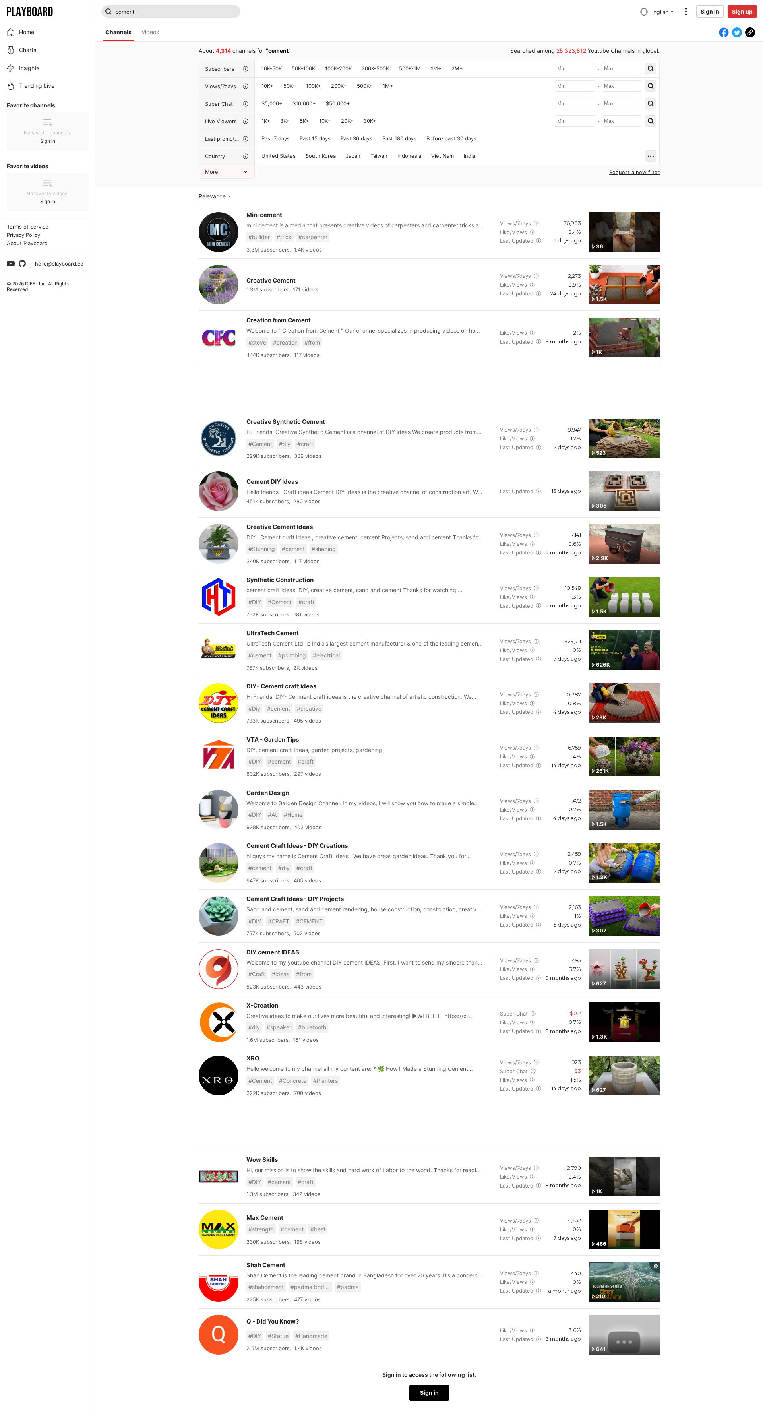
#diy (284, 443)
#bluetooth (312, 1027)
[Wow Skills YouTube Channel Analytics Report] (218, 1176)
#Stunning (261, 548)
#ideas (280, 974)
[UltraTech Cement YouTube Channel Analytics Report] (218, 650)
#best (317, 1229)
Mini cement (264, 215)
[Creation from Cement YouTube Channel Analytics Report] (218, 337)
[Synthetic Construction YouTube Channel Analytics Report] (218, 597)
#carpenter (312, 237)
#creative (309, 708)
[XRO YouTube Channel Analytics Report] (218, 1075)
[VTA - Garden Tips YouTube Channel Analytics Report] (218, 756)
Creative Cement (271, 280)
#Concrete (292, 1080)
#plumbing (292, 655)
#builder (259, 237)
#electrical (326, 655)
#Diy (254, 708)
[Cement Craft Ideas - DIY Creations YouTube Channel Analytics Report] (218, 863)
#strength (261, 1229)
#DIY (254, 602)
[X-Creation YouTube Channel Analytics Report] (218, 1022)
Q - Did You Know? (272, 1321)
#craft (305, 443)
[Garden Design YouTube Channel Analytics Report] (218, 810)
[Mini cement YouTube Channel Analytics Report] (218, 232)
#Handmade (311, 1335)
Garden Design (267, 793)
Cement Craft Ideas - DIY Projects (295, 899)
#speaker (279, 1027)
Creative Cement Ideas (279, 527)
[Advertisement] (429, 388)
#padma (348, 1286)
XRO (252, 1058)
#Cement (260, 443)
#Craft (256, 974)
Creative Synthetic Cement (285, 421)
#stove (257, 342)
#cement (293, 548)
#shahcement (266, 1286)
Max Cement (264, 1217)
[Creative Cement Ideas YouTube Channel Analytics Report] (218, 544)
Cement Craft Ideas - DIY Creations (297, 845)
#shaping (324, 548)
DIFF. (31, 284)
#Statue (278, 1335)
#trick (284, 237)
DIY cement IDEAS (272, 952)
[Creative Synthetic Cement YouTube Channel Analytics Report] (218, 438)
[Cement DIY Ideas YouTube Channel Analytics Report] (218, 491)
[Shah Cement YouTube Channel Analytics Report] (218, 1282)
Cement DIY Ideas (272, 481)
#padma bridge (310, 1286)
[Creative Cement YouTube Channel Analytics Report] (218, 284)
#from (312, 342)
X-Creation (262, 1005)
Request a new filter (634, 172)
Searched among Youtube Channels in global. (585, 51)
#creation (285, 342)
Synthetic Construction (280, 579)
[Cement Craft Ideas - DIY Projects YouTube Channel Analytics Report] (218, 916)
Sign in (710, 11)
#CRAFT (278, 921)
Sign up (742, 11)
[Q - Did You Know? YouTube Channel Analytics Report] (218, 1335)
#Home (293, 814)
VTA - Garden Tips (272, 739)
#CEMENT (309, 921)
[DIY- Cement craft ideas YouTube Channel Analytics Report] (218, 703)
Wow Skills (262, 1159)
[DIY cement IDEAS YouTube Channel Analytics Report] (218, 969)
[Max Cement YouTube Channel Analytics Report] (218, 1229)
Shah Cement (265, 1265)
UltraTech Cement (272, 633)
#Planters (325, 1080)
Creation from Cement (278, 320)
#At (272, 814)
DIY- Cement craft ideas (281, 686)
